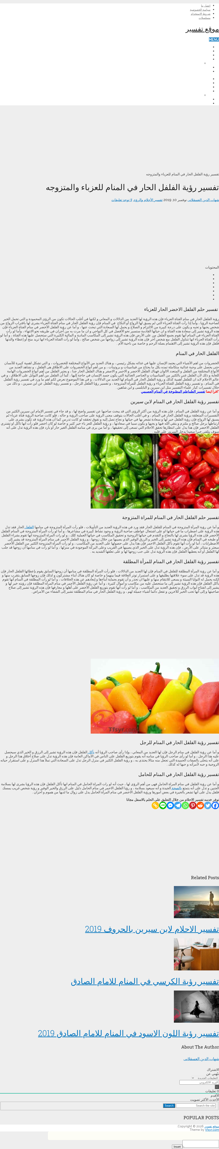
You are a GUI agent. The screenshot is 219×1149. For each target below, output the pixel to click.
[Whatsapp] (185, 805)
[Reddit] (200, 805)
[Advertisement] (109, 139)
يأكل (90, 752)
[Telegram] (178, 805)
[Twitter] (208, 805)
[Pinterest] (193, 805)
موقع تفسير (202, 28)
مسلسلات (204, 17)
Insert (177, 1146)
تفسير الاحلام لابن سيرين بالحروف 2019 (152, 928)
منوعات (204, 71)
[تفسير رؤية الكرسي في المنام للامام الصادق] (109, 954)
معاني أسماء (201, 59)
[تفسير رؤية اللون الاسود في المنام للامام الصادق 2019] (109, 1007)
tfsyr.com (212, 1129)
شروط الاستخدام (200, 13)
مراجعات (204, 55)
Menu (214, 39)
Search (169, 1105)
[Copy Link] (155, 805)
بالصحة (176, 788)
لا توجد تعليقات (121, 200)
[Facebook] (215, 805)
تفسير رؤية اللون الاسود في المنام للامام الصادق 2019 (128, 1033)
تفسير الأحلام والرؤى (195, 47)
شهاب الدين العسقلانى (203, 200)
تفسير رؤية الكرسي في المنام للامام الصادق (145, 981)
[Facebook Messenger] (170, 805)
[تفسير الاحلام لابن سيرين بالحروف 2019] (109, 902)
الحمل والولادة (200, 51)
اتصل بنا (205, 5)
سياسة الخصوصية (200, 9)
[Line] (163, 805)
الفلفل (29, 527)
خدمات (205, 67)
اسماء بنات (194, 63)
